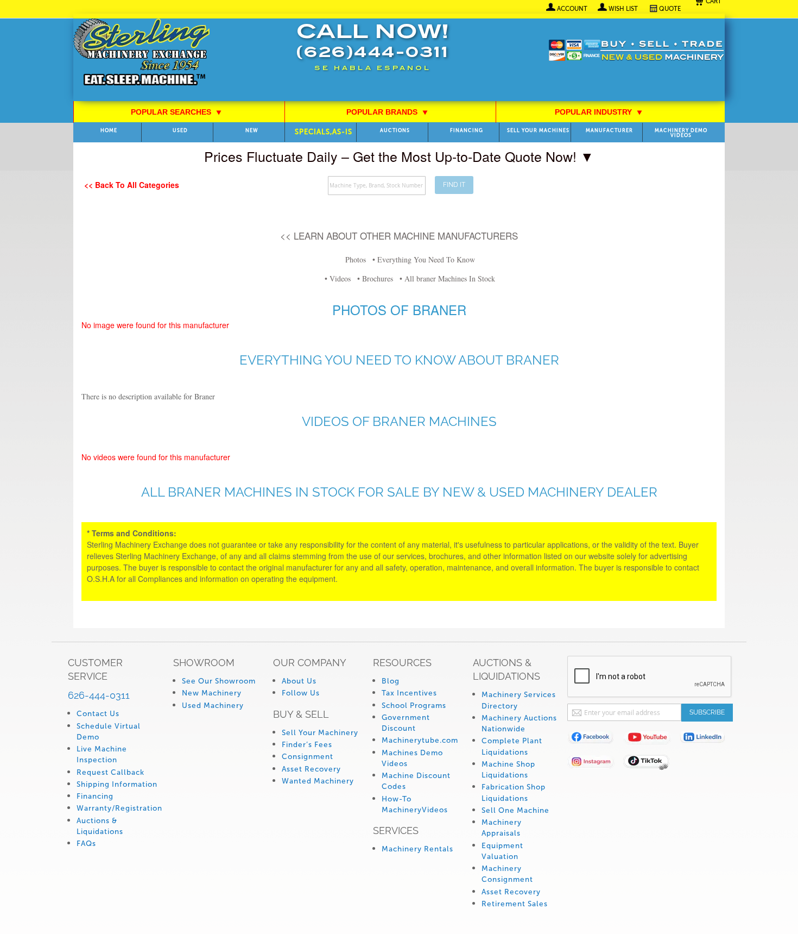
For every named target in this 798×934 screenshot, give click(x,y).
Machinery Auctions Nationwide (519, 723)
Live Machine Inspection (102, 754)
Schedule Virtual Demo (109, 732)
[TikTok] (651, 763)
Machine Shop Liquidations (508, 770)
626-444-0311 (99, 695)
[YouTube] (651, 739)
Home (108, 130)
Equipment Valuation (502, 851)
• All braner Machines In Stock (447, 278)
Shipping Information (117, 784)
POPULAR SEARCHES (176, 112)
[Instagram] (595, 763)
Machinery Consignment (507, 874)
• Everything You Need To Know (423, 259)
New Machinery (212, 693)
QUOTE (670, 8)
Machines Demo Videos (412, 758)
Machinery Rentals (417, 849)
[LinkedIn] (707, 739)
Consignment (307, 756)
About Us (299, 681)
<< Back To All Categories (131, 184)
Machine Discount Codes (416, 781)
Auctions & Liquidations (100, 826)
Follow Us (301, 693)
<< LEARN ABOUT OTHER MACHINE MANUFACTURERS (399, 235)
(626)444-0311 (372, 53)
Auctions (395, 130)
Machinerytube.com (420, 740)
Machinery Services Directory (519, 700)
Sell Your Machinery (320, 732)
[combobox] (377, 185)
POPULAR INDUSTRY (599, 112)
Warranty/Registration (119, 808)
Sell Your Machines (538, 130)
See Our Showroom (219, 681)
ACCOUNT (572, 8)
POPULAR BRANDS (387, 112)
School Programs (414, 705)
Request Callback (110, 772)
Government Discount (406, 723)
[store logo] (141, 52)
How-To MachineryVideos (415, 804)
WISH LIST (623, 8)
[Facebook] (595, 739)
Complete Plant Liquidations (512, 746)
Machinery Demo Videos (681, 133)
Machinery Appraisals (502, 828)
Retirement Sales (515, 903)
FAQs (86, 843)
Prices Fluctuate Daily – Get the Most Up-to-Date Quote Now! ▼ (399, 156)
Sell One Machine (515, 810)
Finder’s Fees (307, 744)
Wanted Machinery (318, 781)
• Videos (338, 278)
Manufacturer (609, 130)
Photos (355, 259)
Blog (391, 681)
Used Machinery (213, 705)
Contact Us (98, 713)
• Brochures (375, 278)
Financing (466, 130)
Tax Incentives (409, 693)
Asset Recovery (311, 769)
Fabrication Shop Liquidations (514, 792)
